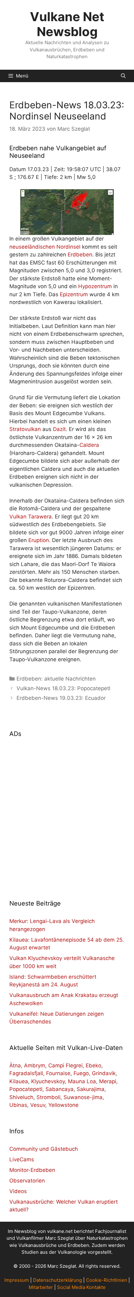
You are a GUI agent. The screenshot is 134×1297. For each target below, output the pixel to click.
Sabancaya (59, 1089)
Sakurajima (90, 1089)
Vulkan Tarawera (30, 516)
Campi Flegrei (65, 1065)
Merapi (107, 1081)
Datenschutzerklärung (57, 1280)
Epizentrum (74, 294)
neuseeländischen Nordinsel (44, 247)
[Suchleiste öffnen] (123, 76)
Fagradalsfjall (26, 1073)
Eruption (38, 540)
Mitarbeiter (41, 1287)
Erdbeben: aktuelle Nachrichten (56, 679)
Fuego (81, 1073)
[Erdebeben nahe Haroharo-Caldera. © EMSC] (67, 212)
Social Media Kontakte (81, 1287)
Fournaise (58, 1073)
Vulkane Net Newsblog (67, 24)
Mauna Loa (82, 1081)
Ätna (15, 1065)
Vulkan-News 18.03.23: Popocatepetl (63, 688)
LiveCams (21, 1159)
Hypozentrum (95, 286)
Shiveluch (21, 1097)
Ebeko (93, 1065)
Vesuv (37, 1105)
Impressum (16, 1280)
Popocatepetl (25, 1089)
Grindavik (104, 1073)
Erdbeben (80, 254)
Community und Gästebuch (43, 1149)
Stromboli (48, 1097)
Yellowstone (63, 1105)
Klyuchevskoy (48, 1081)
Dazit (59, 429)
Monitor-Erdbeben (32, 1170)
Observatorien (27, 1181)
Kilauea (18, 1081)
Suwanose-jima (83, 1097)
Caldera (89, 445)
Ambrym (34, 1065)
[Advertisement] (67, 815)
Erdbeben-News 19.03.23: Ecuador (61, 698)
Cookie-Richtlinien (106, 1280)
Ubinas (18, 1105)
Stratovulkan (25, 429)
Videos (18, 1191)
